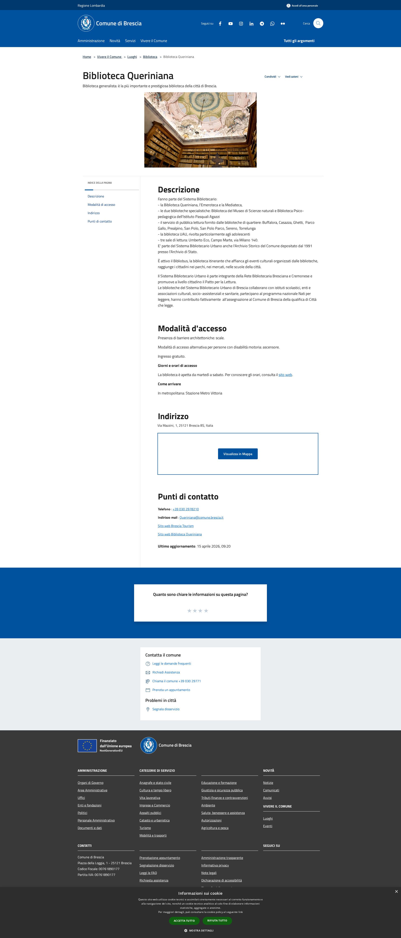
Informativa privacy (215, 865)
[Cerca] (318, 23)
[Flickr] (281, 23)
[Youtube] (229, 23)
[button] (200, 930)
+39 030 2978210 (186, 509)
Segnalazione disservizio (157, 865)
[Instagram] (239, 23)
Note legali (209, 872)
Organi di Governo (90, 782)
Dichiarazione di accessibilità (221, 880)
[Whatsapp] (270, 23)
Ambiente (208, 805)
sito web (285, 375)
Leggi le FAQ (148, 872)
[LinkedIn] (250, 23)
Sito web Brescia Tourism (176, 525)
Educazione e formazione (219, 782)
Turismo (145, 827)
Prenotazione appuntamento (160, 857)
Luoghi (132, 56)
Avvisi (267, 797)
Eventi (267, 825)
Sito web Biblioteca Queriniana (180, 534)
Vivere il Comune (109, 56)
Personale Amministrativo (96, 820)
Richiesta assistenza (154, 880)
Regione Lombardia (91, 5)
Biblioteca (150, 56)
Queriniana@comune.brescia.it (201, 517)
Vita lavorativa (150, 797)
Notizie (268, 782)
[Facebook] (218, 23)
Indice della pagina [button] (100, 183)
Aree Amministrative (92, 790)
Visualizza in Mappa (237, 453)
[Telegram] (260, 23)
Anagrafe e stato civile (155, 782)
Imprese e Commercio (155, 805)
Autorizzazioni (211, 820)
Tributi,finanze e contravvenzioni (224, 797)
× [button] (396, 891)
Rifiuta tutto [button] (217, 920)
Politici (82, 812)
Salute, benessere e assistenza (223, 812)
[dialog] (200, 912)
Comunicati (271, 790)
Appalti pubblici (150, 812)
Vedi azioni (292, 76)
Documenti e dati (90, 827)
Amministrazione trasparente (222, 857)
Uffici (81, 797)
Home (87, 56)
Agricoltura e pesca (214, 827)
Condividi (271, 76)
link (241, 912)
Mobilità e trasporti (153, 835)
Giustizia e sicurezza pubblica (222, 790)
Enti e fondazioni (90, 805)
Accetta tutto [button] (184, 921)
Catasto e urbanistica (155, 820)
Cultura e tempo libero (155, 790)
